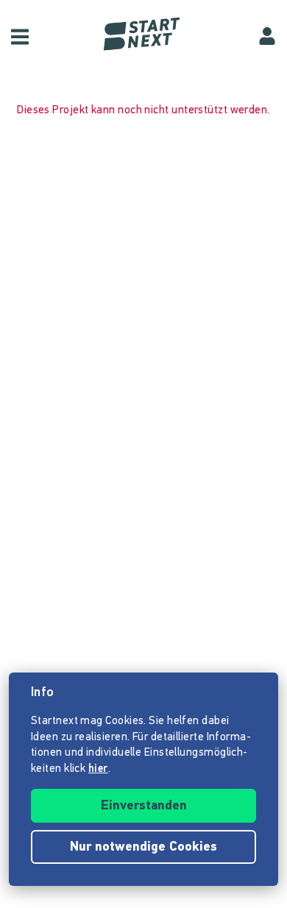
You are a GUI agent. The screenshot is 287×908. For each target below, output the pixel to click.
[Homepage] (143, 34)
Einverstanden (144, 806)
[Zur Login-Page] (267, 36)
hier (98, 769)
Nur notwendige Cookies (143, 847)
